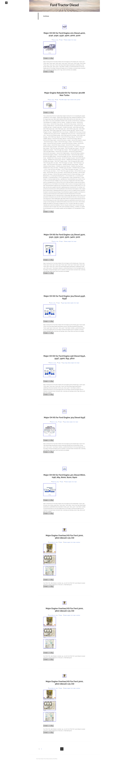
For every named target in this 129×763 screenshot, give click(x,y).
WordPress (55, 758)
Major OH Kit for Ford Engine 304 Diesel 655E (64, 417)
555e (63, 302)
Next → (61, 749)
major (61, 39)
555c (63, 362)
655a (66, 362)
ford (72, 39)
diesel (66, 39)
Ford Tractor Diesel (39, 758)
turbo (75, 99)
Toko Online (46, 758)
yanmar (78, 99)
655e (66, 302)
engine (69, 39)
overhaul (78, 542)
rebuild (71, 99)
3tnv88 (61, 99)
